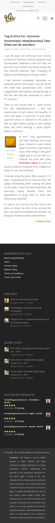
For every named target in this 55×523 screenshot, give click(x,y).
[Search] (37, 18)
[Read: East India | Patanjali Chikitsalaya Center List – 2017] (6, 349)
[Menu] (43, 18)
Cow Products (40, 49)
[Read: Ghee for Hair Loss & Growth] (6, 300)
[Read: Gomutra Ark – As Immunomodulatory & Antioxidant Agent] (6, 320)
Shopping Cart (29, 2)
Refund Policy (10, 269)
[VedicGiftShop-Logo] (22, 18)
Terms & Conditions (13, 273)
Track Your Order (12, 277)
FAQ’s (7, 261)
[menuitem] (16, 2)
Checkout (41, 2)
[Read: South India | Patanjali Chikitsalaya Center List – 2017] (6, 372)
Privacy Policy (28, 6)
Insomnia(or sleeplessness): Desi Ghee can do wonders (27, 43)
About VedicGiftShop (14, 258)
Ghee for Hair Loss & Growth (24, 299)
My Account (15, 2)
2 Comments (24, 49)
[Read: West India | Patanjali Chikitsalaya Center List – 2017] (6, 361)
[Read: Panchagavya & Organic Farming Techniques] (6, 309)
